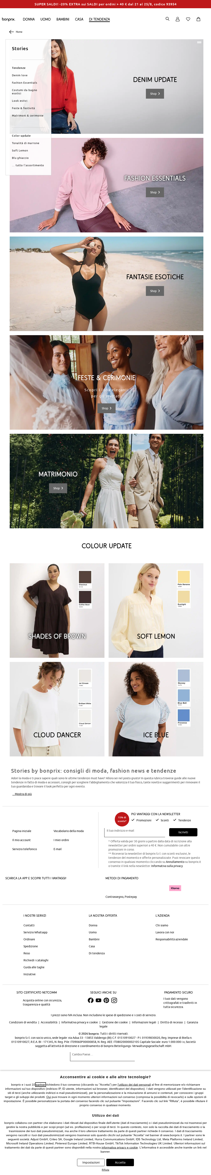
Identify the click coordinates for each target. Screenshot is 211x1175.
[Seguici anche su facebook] (91, 1000)
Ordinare (29, 939)
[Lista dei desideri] (189, 21)
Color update (21, 135)
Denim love (20, 75)
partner (40, 1084)
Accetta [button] (120, 1162)
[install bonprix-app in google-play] (48, 888)
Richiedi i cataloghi (35, 960)
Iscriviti (183, 832)
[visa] (123, 888)
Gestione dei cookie (115, 1022)
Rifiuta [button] (105, 1169)
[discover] (145, 888)
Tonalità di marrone (25, 143)
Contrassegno (114, 896)
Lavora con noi (165, 932)
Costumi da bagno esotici (24, 91)
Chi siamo (162, 925)
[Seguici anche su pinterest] (106, 1000)
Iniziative (29, 974)
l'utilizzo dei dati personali (134, 1084)
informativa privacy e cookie (120, 1147)
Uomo (45, 19)
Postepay (131, 896)
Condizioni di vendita (23, 1022)
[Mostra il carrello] (199, 21)
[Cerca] (167, 19)
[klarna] (175, 888)
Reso (26, 953)
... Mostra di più (22, 794)
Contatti (29, 925)
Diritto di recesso (171, 1022)
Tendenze (19, 67)
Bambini (62, 19)
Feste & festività (23, 108)
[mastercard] (111, 888)
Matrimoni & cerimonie (27, 115)
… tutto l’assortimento (28, 165)
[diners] (134, 888)
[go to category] (106, 86)
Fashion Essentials (24, 82)
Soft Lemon (20, 150)
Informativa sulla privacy (167, 866)
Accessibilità (49, 1022)
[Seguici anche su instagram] (114, 1000)
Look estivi (19, 100)
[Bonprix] (8, 20)
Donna (29, 19)
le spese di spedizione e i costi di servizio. (129, 1015)
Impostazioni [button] (91, 1162)
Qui (48, 1097)
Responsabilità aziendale (172, 939)
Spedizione (30, 946)
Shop (153, 93)
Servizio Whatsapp (35, 932)
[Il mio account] (177, 21)
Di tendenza (99, 19)
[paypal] (159, 888)
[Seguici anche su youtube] (98, 1000)
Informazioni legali (144, 1022)
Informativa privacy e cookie (79, 1022)
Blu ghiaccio (20, 157)
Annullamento (175, 861)
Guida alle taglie (34, 967)
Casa (79, 19)
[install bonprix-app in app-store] (19, 888)
